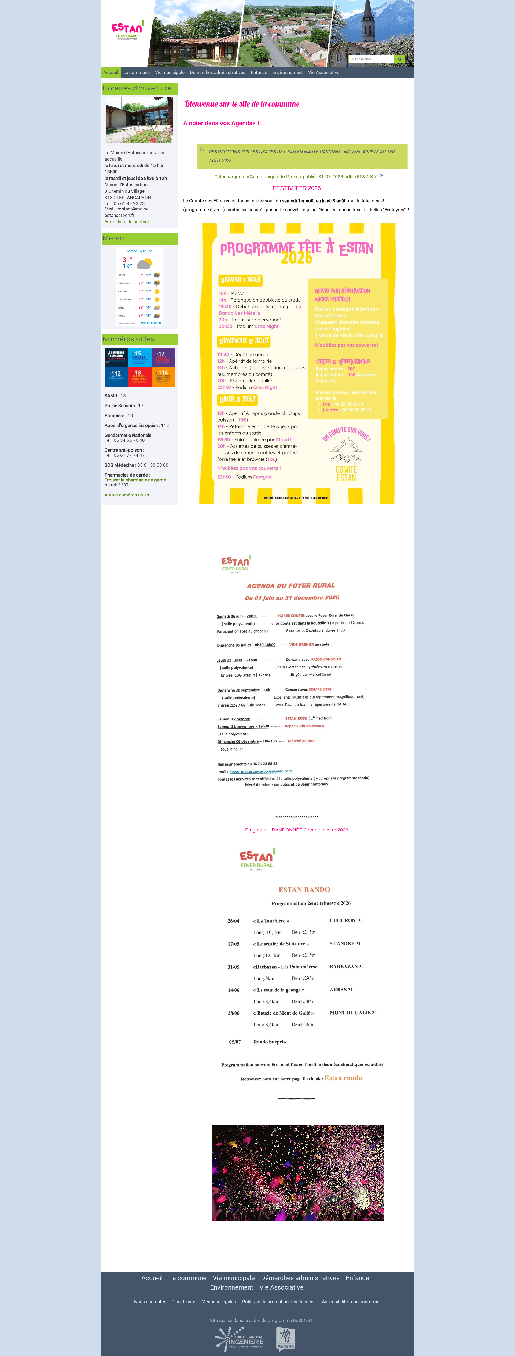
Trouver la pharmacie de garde (135, 479)
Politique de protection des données (279, 1301)
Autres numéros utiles (127, 494)
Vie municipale (170, 72)
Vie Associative (323, 72)
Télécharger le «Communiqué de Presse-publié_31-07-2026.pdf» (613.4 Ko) (296, 176)
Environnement (288, 72)
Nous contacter (149, 1301)
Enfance (259, 72)
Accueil (110, 72)
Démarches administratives (217, 72)
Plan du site (183, 1301)
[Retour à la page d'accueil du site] (131, 31)
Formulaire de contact (127, 221)
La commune (136, 72)
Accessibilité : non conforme (351, 1301)
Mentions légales (218, 1301)
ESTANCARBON (133, 5)
